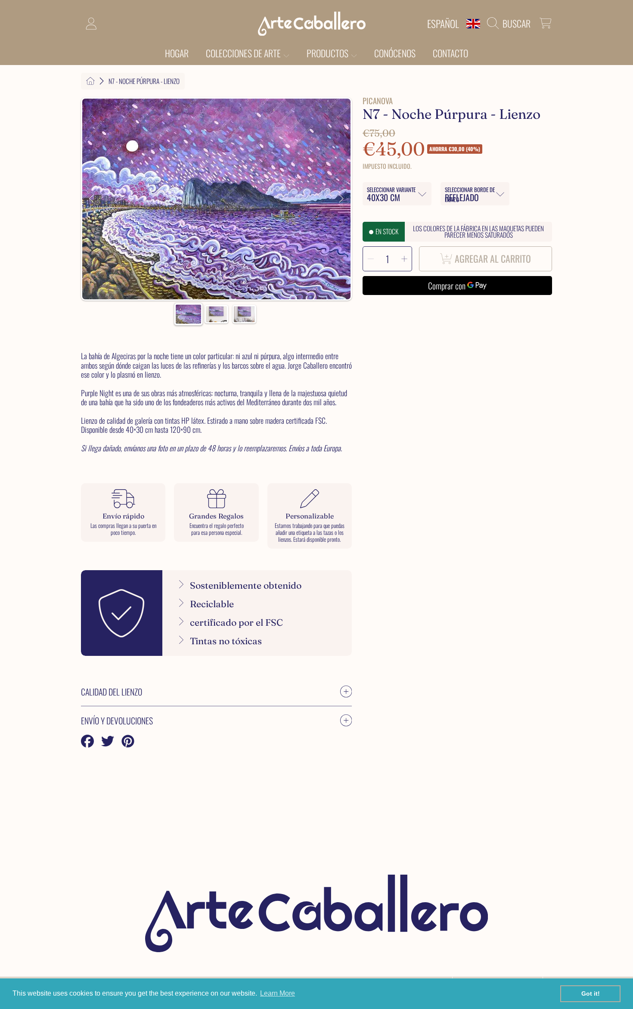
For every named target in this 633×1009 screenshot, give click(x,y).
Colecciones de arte (244, 53)
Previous (91, 199)
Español (443, 23)
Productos (328, 53)
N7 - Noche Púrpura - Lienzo (144, 81)
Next (341, 199)
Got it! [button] (590, 993)
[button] (511, 23)
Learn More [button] (277, 993)
